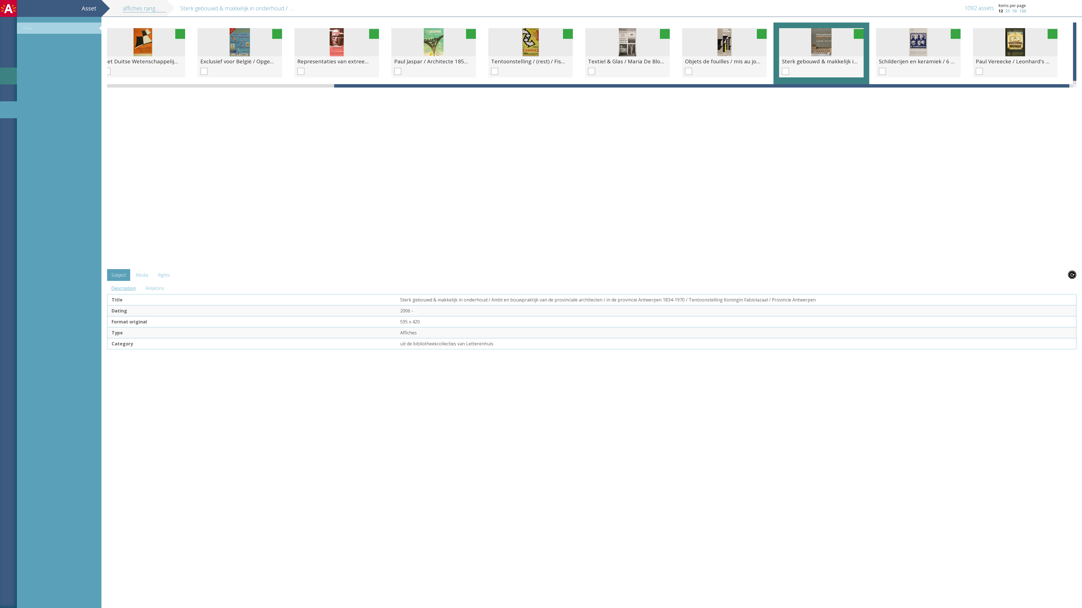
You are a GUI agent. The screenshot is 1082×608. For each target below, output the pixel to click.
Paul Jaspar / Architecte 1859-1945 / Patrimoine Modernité (468, 61)
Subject (118, 275)
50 (1014, 11)
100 (1022, 11)
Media (142, 275)
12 (1000, 11)
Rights (164, 275)
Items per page (1012, 5)
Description (123, 288)
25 (1007, 11)
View (27, 28)
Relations (154, 288)
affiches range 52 (144, 8)
